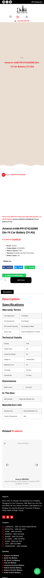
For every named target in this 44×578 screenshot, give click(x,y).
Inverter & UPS (34, 481)
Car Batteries (13, 216)
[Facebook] (3, 2)
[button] (7, 267)
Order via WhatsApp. (15, 275)
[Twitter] (10, 2)
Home (4, 216)
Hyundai (22, 216)
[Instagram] (7, 2)
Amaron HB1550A (22, 479)
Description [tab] (7, 292)
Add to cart (21, 280)
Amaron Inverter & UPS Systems (16, 481)
